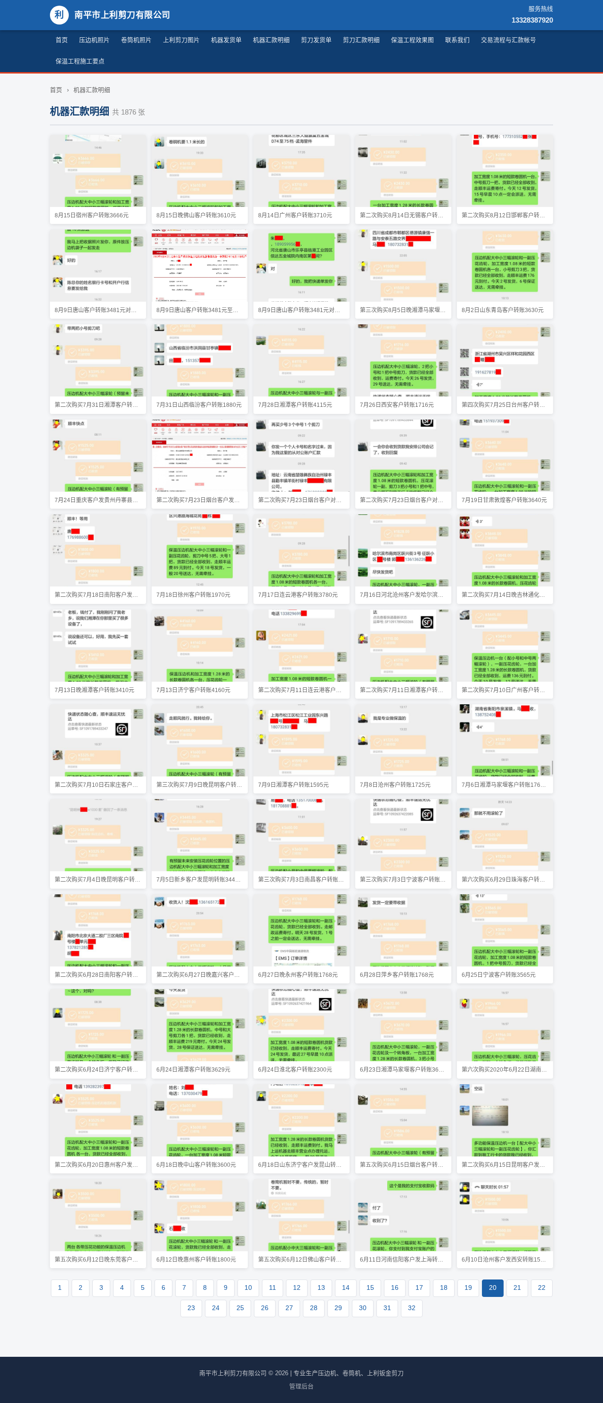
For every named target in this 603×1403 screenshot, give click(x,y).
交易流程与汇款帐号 (508, 39)
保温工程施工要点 (80, 61)
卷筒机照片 (136, 39)
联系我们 (457, 39)
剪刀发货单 (316, 39)
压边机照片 (94, 39)
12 (297, 1287)
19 (468, 1287)
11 (272, 1287)
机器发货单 (226, 39)
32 (412, 1308)
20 (493, 1287)
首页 (62, 39)
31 (387, 1308)
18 (444, 1287)
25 (240, 1308)
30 (363, 1308)
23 (191, 1308)
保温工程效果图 (412, 39)
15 (370, 1287)
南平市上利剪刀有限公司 (113, 14)
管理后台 (301, 1386)
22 (542, 1287)
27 (289, 1308)
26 (265, 1308)
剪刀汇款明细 (361, 39)
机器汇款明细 (271, 39)
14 (346, 1287)
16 (395, 1287)
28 (314, 1308)
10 (248, 1287)
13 (321, 1287)
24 (216, 1308)
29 (338, 1308)
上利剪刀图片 (181, 39)
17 (419, 1287)
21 (517, 1287)
